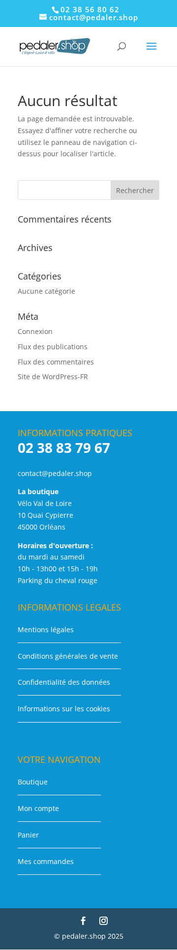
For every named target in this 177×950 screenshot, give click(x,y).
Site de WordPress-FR (53, 376)
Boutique (33, 781)
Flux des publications (53, 346)
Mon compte (38, 808)
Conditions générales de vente (68, 656)
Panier (28, 834)
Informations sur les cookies (64, 708)
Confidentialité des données (64, 682)
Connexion (35, 331)
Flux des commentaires (56, 361)
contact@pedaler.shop (55, 473)
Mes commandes (46, 861)
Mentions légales (46, 629)
